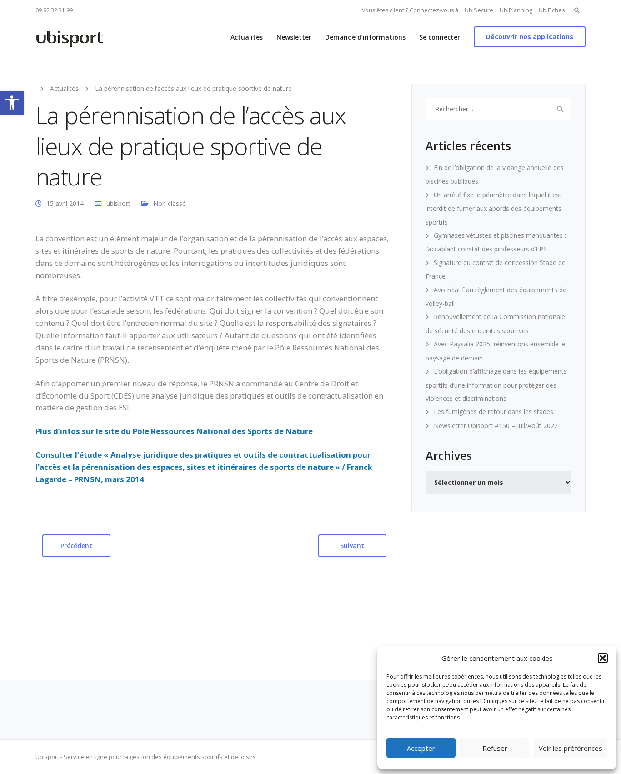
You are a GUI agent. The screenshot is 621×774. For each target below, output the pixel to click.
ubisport (118, 203)
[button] (12, 103)
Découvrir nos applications (529, 36)
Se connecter (439, 37)
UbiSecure (479, 10)
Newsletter (293, 37)
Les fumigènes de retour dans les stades (493, 411)
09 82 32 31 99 (54, 10)
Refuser (494, 748)
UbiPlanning (516, 10)
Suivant (352, 545)
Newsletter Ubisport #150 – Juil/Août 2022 (496, 425)
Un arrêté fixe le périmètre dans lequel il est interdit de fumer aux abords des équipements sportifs (493, 208)
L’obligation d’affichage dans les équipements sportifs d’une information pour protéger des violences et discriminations (496, 385)
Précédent (76, 545)
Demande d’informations (365, 37)
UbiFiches (552, 10)
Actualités (246, 37)
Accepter (421, 748)
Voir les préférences (570, 748)
